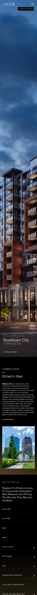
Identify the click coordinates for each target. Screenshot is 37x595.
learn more (7, 419)
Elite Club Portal (26, 9)
